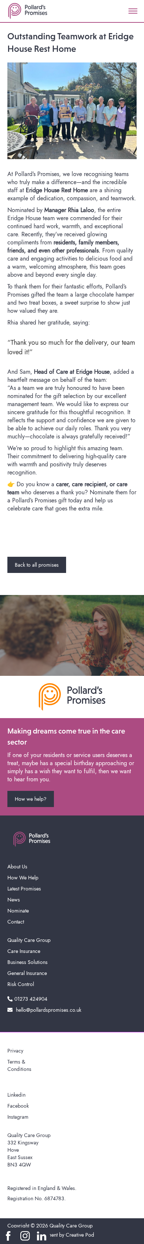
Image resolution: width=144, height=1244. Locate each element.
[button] (133, 11)
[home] (27, 11)
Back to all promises (37, 565)
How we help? (31, 799)
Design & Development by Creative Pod (50, 1234)
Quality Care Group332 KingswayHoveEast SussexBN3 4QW (29, 1150)
